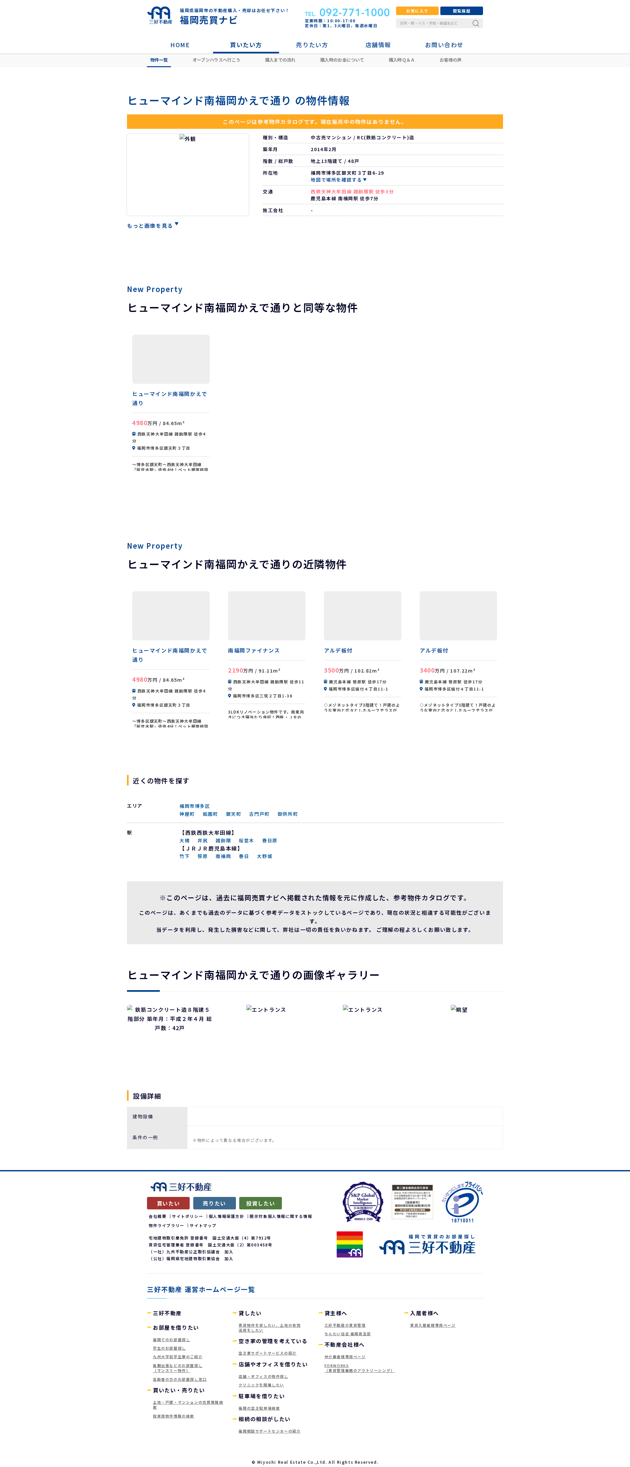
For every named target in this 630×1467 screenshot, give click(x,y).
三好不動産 (167, 1313)
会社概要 (157, 1216)
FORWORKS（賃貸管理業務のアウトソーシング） (360, 1368)
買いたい (168, 1203)
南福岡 (223, 856)
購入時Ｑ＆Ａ (402, 59)
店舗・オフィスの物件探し (263, 1376)
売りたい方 (312, 44)
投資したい (260, 1203)
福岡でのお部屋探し (171, 1339)
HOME (180, 44)
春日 (244, 856)
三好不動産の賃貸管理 (345, 1325)
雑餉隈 (223, 840)
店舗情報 (378, 44)
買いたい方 (246, 44)
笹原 (203, 856)
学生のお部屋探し (169, 1348)
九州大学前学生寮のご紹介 (177, 1356)
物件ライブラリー (166, 1225)
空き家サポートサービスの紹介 (267, 1353)
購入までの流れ (280, 59)
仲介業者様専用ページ (345, 1356)
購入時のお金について (342, 59)
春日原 (270, 840)
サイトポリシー (187, 1216)
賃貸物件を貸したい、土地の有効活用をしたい (270, 1327)
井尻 (203, 840)
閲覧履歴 (462, 10)
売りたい (214, 1203)
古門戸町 (259, 814)
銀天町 (234, 814)
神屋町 (187, 814)
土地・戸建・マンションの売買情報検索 (188, 1404)
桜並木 (246, 840)
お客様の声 (451, 59)
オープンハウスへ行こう (217, 59)
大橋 (184, 840)
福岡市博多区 (194, 806)
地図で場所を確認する (336, 179)
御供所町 (288, 814)
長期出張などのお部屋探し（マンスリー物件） (177, 1368)
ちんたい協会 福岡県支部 (348, 1333)
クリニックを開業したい (261, 1384)
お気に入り (417, 10)
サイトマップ (203, 1225)
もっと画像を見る (150, 225)
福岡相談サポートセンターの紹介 (270, 1431)
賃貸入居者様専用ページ (433, 1325)
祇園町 (210, 814)
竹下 (184, 856)
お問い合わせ (444, 44)
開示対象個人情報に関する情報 (281, 1216)
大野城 (264, 856)
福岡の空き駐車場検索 (259, 1408)
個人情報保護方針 (226, 1216)
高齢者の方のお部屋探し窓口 (180, 1379)
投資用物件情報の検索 (173, 1415)
